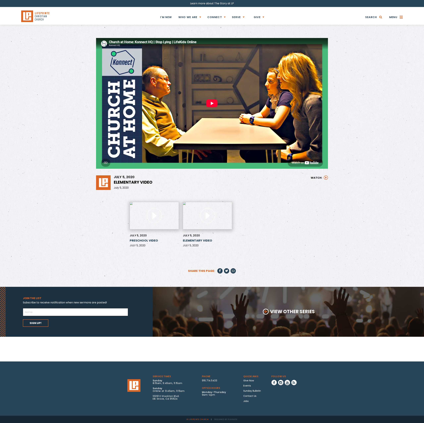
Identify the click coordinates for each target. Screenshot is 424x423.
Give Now (248, 380)
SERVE (236, 17)
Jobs (246, 401)
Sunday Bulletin (252, 390)
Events (247, 385)
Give (257, 17)
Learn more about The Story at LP (212, 3)
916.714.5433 (209, 380)
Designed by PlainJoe (226, 419)
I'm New (166, 17)
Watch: (316, 178)
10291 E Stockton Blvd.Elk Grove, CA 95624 (166, 397)
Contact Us (249, 396)
